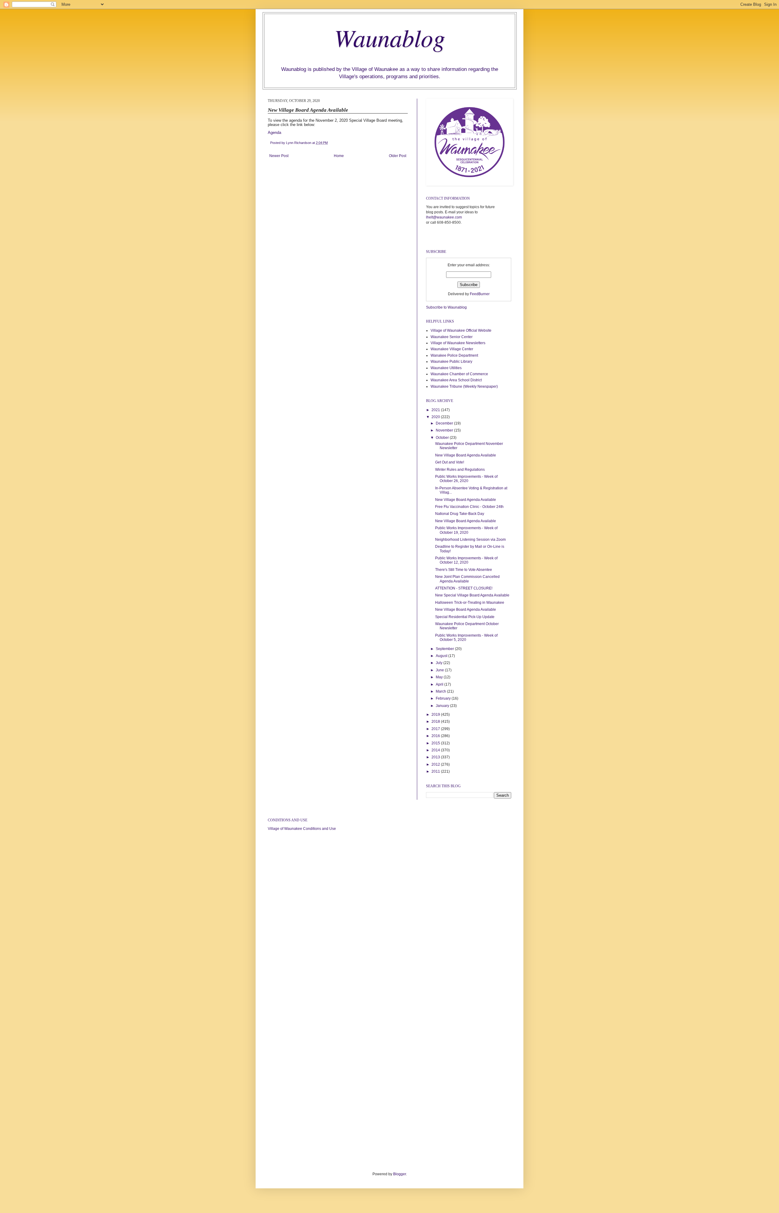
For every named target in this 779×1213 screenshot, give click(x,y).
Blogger (399, 1174)
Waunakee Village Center (452, 349)
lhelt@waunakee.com (444, 217)
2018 (436, 721)
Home (339, 156)
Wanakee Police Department (454, 355)
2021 (436, 410)
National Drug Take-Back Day (459, 514)
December (445, 423)
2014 (436, 750)
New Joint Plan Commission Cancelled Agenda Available (467, 579)
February (444, 698)
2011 (436, 771)
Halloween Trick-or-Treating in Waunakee (469, 602)
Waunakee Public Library (451, 361)
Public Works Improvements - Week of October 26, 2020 (466, 478)
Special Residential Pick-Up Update (464, 617)
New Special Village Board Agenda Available (472, 595)
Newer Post (278, 156)
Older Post (397, 156)
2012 (436, 764)
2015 (436, 743)
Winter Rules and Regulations (460, 469)
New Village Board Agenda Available (465, 455)
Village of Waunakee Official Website (461, 330)
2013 (436, 757)
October (443, 437)
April (440, 684)
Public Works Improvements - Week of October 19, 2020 (466, 530)
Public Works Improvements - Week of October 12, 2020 (466, 560)
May (440, 677)
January (443, 706)
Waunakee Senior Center (452, 337)
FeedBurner (480, 294)
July (439, 663)
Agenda (274, 132)
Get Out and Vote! (449, 462)
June (440, 670)
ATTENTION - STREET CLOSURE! (463, 588)
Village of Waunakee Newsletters (458, 343)
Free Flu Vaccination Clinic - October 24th (469, 507)
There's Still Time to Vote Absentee (463, 570)
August (442, 656)
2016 (436, 736)
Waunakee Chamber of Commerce (459, 374)
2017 (436, 729)
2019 (436, 714)
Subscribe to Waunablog (446, 307)
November (445, 430)
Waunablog (389, 37)
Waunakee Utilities (446, 368)
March (441, 691)
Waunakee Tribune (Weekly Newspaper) (464, 386)
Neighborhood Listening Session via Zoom (470, 539)
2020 (436, 417)
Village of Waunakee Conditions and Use (302, 829)
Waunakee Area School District (456, 380)
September (445, 649)
